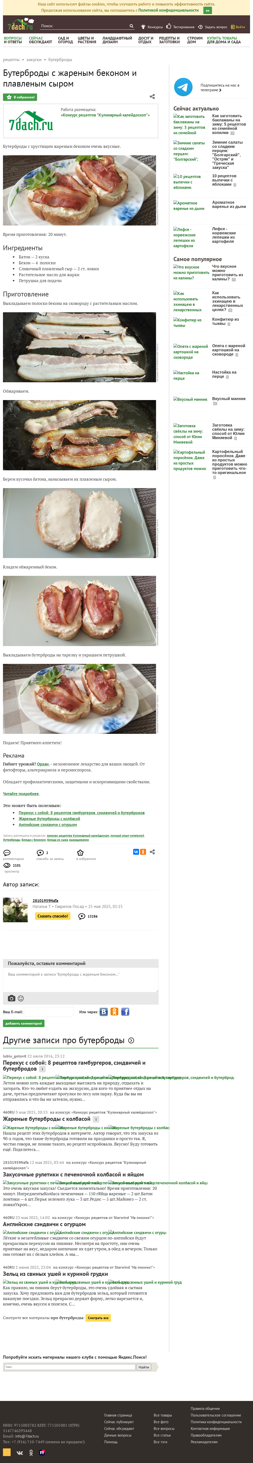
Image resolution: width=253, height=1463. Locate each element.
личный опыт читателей (127, 835)
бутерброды (11, 840)
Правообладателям (206, 1435)
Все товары (163, 1415)
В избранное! (24, 97)
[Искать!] (131, 26)
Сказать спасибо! (53, 916)
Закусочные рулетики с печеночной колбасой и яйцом (73, 1174)
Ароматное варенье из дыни (229, 204)
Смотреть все (98, 1318)
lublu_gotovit (14, 1056)
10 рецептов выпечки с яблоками (224, 180)
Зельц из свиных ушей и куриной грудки (55, 1274)
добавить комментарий (23, 1023)
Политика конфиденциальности (216, 1421)
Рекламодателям (204, 1442)
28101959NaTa (16, 1162)
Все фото (161, 1421)
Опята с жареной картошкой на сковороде (228, 350)
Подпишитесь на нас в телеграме (220, 87)
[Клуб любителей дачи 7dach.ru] (21, 24)
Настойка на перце (224, 374)
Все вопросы (164, 1428)
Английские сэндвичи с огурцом (48, 824)
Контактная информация (210, 1428)
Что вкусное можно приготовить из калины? (227, 272)
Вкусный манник (229, 399)
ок (208, 10)
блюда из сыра (57, 840)
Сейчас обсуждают (119, 1428)
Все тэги (160, 1442)
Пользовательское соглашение (216, 1415)
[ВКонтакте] (136, 852)
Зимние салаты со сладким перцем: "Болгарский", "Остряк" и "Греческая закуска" (227, 155)
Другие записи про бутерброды (64, 1040)
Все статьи (162, 1435)
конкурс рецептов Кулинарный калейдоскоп (78, 835)
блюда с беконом (33, 840)
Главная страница (118, 1415)
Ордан (43, 764)
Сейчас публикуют (119, 1421)
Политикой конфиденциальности (168, 10)
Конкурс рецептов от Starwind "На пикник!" (114, 1217)
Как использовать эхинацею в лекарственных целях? (227, 301)
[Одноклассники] (143, 852)
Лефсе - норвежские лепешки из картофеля (224, 235)
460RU (9, 1112)
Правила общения (205, 1408)
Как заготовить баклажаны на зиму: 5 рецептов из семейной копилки (229, 124)
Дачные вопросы (117, 1435)
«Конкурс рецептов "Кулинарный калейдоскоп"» (105, 115)
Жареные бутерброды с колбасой (49, 818)
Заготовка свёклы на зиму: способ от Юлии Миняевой (228, 431)
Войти (240, 27)
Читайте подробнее (21, 793)
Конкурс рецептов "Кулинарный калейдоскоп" (114, 1112)
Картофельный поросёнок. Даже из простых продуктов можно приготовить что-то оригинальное (229, 462)
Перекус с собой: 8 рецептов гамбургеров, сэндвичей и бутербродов (82, 812)
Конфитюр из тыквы (225, 321)
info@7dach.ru (27, 1436)
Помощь (111, 1442)
